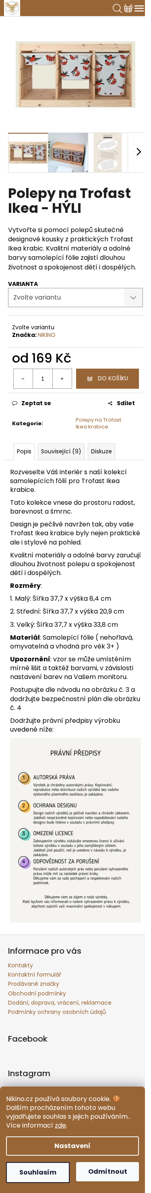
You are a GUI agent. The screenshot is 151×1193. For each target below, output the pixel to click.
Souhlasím (37, 1172)
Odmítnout (107, 1171)
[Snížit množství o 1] (23, 378)
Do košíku (113, 378)
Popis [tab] (24, 451)
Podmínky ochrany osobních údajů (57, 1012)
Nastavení (72, 1145)
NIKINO (47, 335)
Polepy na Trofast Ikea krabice (98, 423)
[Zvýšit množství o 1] (62, 378)
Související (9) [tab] (61, 451)
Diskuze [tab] (101, 451)
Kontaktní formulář (34, 975)
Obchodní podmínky (37, 993)
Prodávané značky (33, 984)
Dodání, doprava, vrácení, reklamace (60, 1003)
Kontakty (20, 965)
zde (60, 1125)
